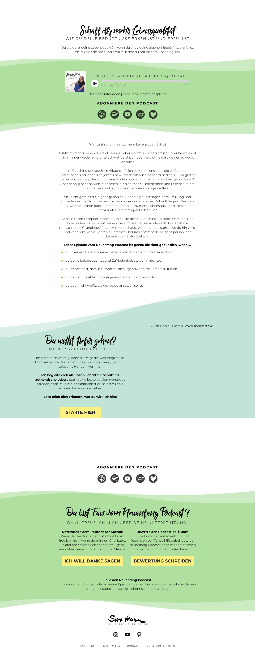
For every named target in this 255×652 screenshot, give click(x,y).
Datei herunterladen (104, 94)
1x (118, 85)
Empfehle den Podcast (77, 584)
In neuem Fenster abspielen (145, 94)
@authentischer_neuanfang (146, 589)
